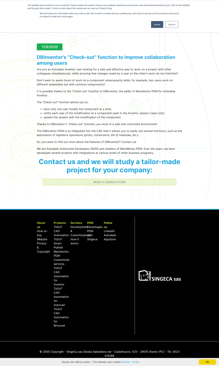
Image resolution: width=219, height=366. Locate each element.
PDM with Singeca (92, 235)
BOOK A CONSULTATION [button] (110, 182)
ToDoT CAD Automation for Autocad (61, 297)
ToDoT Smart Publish (58, 243)
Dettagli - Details (130, 362)
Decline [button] (171, 24)
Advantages (94, 227)
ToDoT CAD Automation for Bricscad (61, 317)
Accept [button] (157, 24)
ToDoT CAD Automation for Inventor (61, 276)
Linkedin (109, 231)
